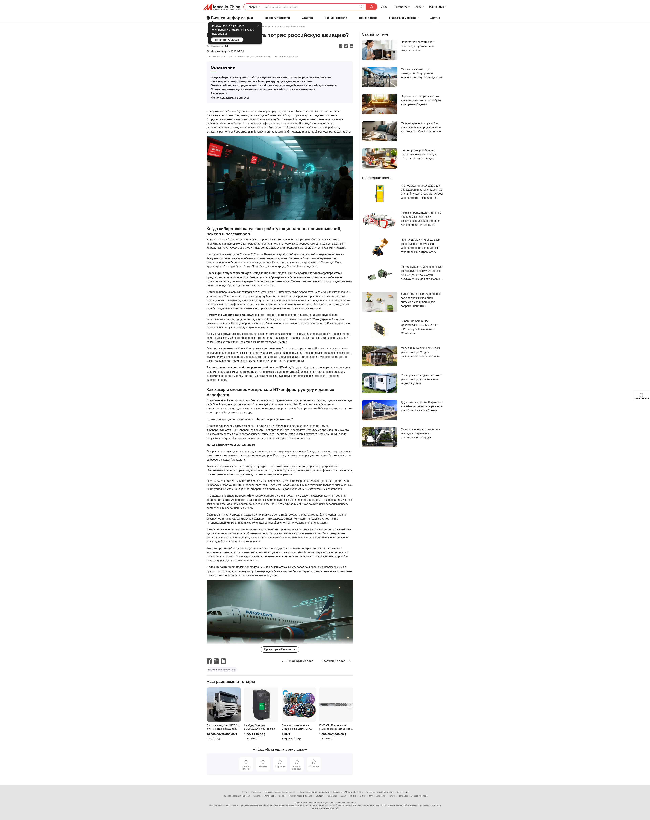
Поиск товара (368, 17)
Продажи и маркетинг (404, 17)
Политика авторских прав (222, 669)
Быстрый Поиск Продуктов (379, 792)
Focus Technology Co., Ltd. (322, 802)
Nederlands (332, 795)
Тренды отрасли (336, 17)
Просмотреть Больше (227, 39)
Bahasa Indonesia (419, 795)
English (246, 795)
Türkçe (392, 795)
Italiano (308, 795)
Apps (418, 6)
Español (257, 795)
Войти (384, 6)
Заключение (219, 93)
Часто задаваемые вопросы (230, 97)
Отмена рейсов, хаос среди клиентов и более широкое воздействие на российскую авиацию (274, 85)
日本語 (363, 795)
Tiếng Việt (403, 795)
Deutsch (319, 795)
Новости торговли (277, 17)
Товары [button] (252, 7)
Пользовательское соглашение (280, 792)
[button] (361, 6)
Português (269, 795)
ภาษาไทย (380, 795)
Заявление (256, 792)
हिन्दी (371, 795)
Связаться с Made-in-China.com (348, 792)
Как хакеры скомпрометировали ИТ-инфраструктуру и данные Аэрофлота (262, 81)
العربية (343, 795)
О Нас (244, 792)
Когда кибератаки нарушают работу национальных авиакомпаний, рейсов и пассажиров (271, 77)
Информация (402, 792)
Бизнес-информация (232, 18)
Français (281, 795)
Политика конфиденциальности (314, 792)
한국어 (353, 795)
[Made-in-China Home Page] (221, 6)
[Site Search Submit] (371, 6)
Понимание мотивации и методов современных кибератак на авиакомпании (263, 89)
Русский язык (295, 795)
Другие (435, 17)
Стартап (307, 17)
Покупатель (400, 6)
